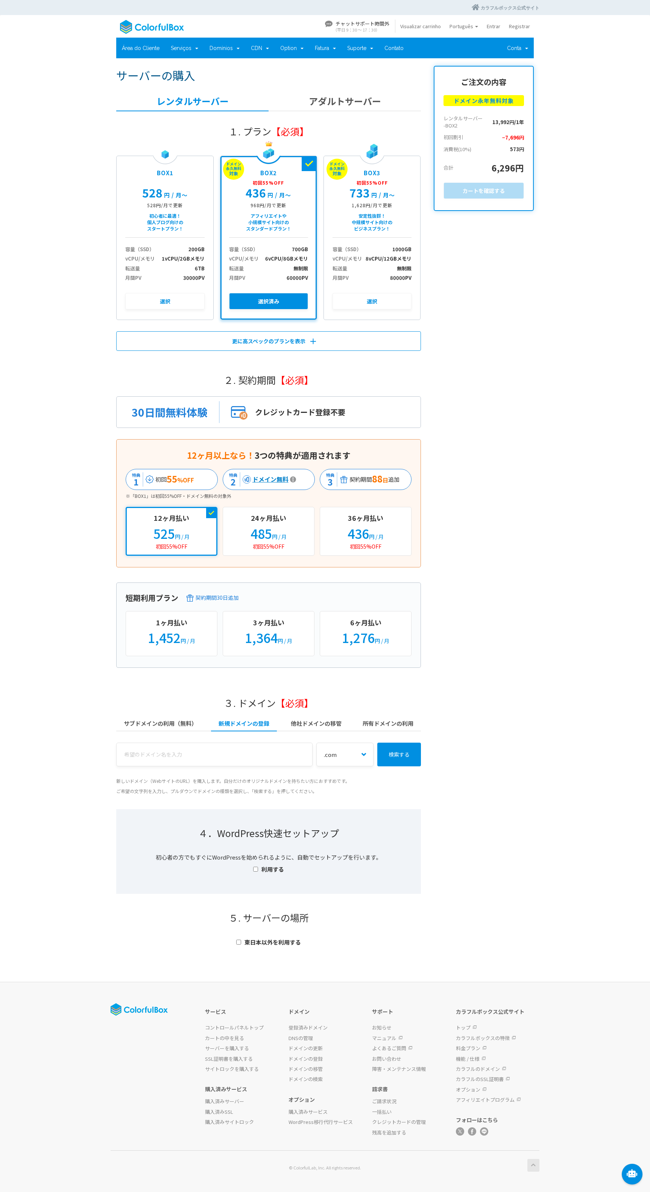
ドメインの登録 (306, 1058)
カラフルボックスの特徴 (483, 1038)
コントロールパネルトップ (234, 1027)
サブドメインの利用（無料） (160, 723)
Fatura (323, 48)
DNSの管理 (301, 1038)
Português (462, 26)
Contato (394, 48)
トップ (463, 1027)
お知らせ (382, 1027)
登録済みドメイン (308, 1027)
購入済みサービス (308, 1111)
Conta (515, 48)
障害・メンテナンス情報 (399, 1068)
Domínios (223, 48)
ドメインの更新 (306, 1048)
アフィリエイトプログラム (485, 1099)
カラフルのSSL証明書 (480, 1079)
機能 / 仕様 (468, 1058)
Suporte (358, 48)
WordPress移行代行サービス (321, 1121)
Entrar (493, 26)
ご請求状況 (384, 1101)
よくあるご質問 (389, 1048)
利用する (272, 869)
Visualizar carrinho (420, 26)
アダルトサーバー (345, 101)
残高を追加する (389, 1132)
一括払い (382, 1111)
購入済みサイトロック (229, 1121)
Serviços (182, 48)
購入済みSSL (219, 1111)
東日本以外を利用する (273, 942)
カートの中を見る (224, 1038)
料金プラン (468, 1048)
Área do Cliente (140, 48)
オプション (468, 1089)
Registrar (519, 26)
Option (290, 48)
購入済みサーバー (224, 1101)
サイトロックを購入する (232, 1068)
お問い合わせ (386, 1058)
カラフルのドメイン (478, 1068)
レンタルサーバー (192, 101)
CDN (258, 48)
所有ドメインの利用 (388, 723)
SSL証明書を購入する (229, 1058)
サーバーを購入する (227, 1048)
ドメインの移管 (306, 1068)
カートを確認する (484, 190)
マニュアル (384, 1038)
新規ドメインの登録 (244, 723)
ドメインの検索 (306, 1079)
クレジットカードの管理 (399, 1121)
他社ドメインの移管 (316, 723)
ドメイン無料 (256, 479)
